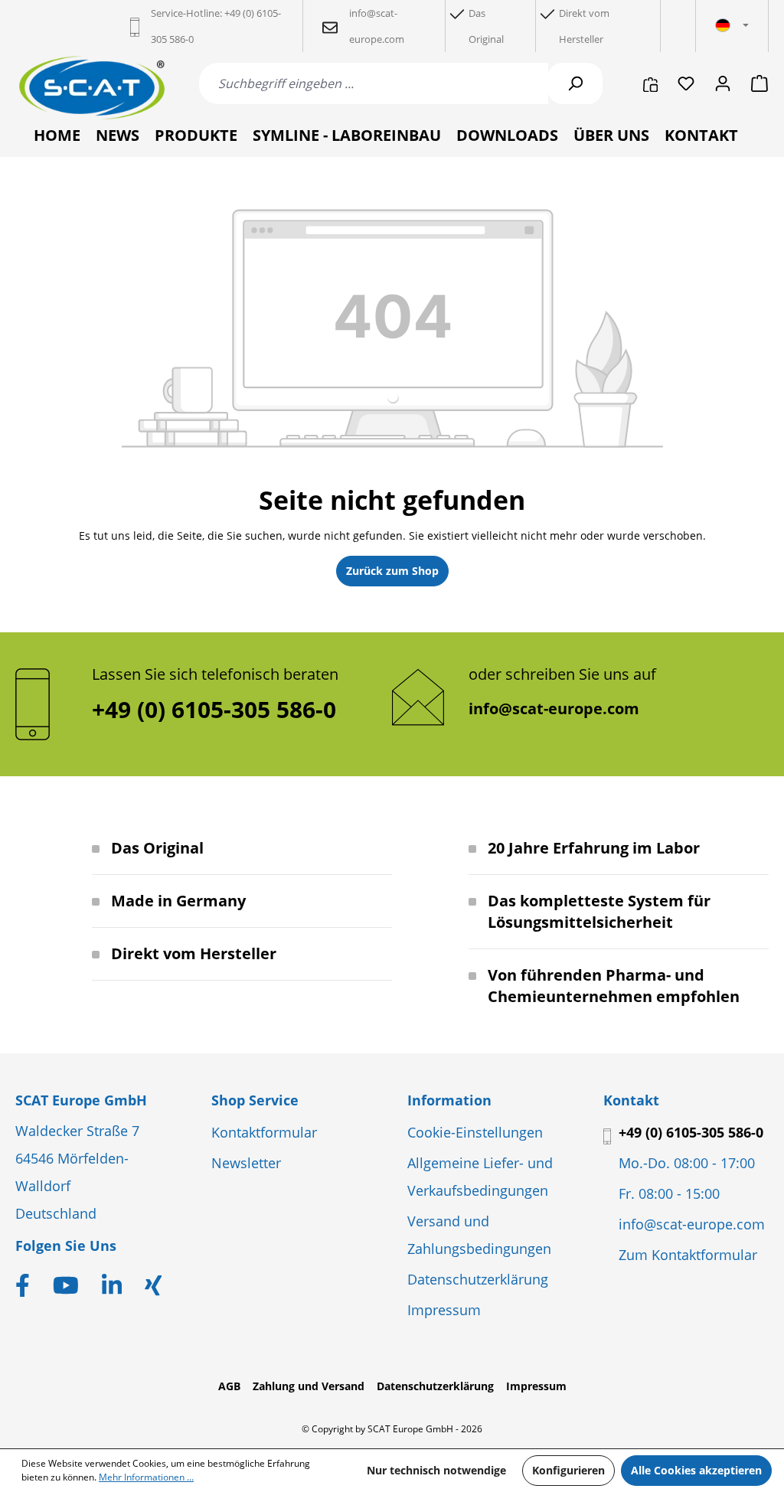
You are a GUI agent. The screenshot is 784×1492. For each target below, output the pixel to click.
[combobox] (373, 83)
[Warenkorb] (755, 83)
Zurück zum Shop (392, 570)
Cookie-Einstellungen (475, 1132)
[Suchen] (575, 83)
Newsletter (246, 1163)
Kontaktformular (264, 1132)
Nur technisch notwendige (436, 1470)
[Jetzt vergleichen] (650, 83)
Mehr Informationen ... (146, 1477)
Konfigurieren (568, 1470)
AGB (229, 1386)
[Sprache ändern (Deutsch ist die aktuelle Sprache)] (732, 26)
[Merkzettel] (686, 83)
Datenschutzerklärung (477, 1279)
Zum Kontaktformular (688, 1255)
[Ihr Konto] (722, 83)
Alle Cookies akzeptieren (696, 1470)
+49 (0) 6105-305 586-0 (691, 1132)
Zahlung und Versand (308, 1386)
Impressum (444, 1310)
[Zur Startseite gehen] (91, 87)
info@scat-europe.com (554, 708)
